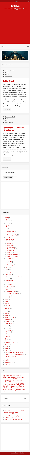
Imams (24, 379)
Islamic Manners (9, 317)
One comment (9, 122)
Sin (18, 386)
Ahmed (7, 72)
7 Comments (8, 76)
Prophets (7, 336)
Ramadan (8, 241)
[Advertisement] (15, 28)
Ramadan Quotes (10, 342)
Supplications (16, 388)
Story (5, 388)
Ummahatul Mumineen (12, 293)
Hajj (7, 229)
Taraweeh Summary (12, 254)
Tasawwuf (7, 360)
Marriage (7, 319)
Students (8, 258)
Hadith (15, 379)
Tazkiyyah (6, 389)
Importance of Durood (11, 414)
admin (6, 118)
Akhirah (7, 217)
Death (7, 223)
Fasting (9, 243)
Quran (6, 345)
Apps (6, 219)
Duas (7, 225)
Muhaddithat (9, 280)
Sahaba (8, 288)
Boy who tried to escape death (14, 352)
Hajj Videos (10, 233)
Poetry (6, 326)
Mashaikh (5, 382)
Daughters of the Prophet (13, 277)
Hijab (6, 310)
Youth (15, 391)
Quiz (6, 338)
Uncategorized (9, 362)
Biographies (8, 274)
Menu (2, 46)
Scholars (8, 290)
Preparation (10, 247)
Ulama (11, 389)
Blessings (7, 296)
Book (21, 375)
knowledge (13, 380)
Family (6, 301)
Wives (6, 391)
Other (7, 282)
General (7, 303)
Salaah (6, 346)
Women (10, 391)
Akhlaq (10, 375)
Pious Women (10, 286)
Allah (7, 328)
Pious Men (9, 284)
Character (6, 377)
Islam (6, 120)
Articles (7, 221)
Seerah (7, 74)
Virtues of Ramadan (12, 256)
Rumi (17, 386)
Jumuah (9, 380)
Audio (6, 269)
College (9, 263)
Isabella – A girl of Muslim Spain (14, 354)
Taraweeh (9, 252)
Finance (8, 227)
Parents (8, 332)
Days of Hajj (10, 231)
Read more (7, 109)
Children (13, 377)
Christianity (18, 377)
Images (7, 313)
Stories (7, 350)
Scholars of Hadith (11, 291)
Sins (7, 334)
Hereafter (8, 330)
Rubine (22, 453)
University (10, 265)
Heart (22, 379)
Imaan (6, 312)
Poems (23, 382)
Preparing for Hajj (12, 235)
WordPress (15, 453)
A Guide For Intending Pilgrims (13, 416)
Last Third (10, 245)
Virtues (8, 267)
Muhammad (12, 382)
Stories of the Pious (11, 356)
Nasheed (8, 272)
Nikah (16, 382)
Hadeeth (7, 308)
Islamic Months (10, 239)
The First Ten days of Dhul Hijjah (13, 419)
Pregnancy (9, 323)
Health (8, 237)
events (6, 299)
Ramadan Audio (11, 249)
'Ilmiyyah (9, 261)
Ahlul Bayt (5, 375)
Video (6, 364)
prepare (9, 384)
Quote (6, 340)
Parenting (8, 321)
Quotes (20, 383)
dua (4, 379)
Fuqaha (8, 279)
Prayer (5, 384)
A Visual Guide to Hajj (11, 417)
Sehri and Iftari (11, 250)
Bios (17, 375)
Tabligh (7, 359)
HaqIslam (15, 6)
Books (6, 298)
